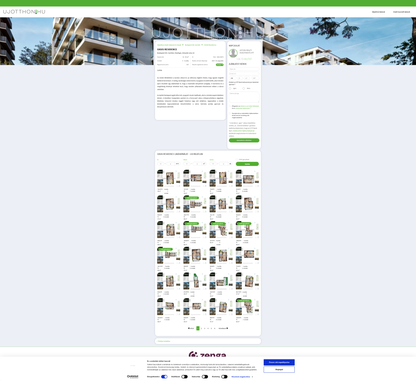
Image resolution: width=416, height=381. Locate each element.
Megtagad (279, 369)
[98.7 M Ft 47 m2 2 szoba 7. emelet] (247, 281)
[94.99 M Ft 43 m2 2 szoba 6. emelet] (247, 178)
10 (205, 38)
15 (214, 38)
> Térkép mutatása (163, 341)
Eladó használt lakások (401, 12)
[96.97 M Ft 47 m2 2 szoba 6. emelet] (221, 307)
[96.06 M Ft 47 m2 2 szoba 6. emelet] (168, 204)
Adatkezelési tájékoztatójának (243, 131)
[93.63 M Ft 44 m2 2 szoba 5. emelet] (247, 204)
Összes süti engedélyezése (279, 362)
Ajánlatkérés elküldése (244, 140)
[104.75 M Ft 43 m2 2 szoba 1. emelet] (221, 281)
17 (218, 38)
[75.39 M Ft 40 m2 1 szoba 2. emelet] (247, 255)
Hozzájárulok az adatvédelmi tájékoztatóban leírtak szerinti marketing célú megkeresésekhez (245, 115)
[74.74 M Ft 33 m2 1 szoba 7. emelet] (194, 178)
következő (222, 328)
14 (212, 38)
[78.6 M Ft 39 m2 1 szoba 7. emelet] (168, 178)
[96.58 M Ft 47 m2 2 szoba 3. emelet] (194, 255)
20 (224, 38)
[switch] (184, 376)
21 (226, 38)
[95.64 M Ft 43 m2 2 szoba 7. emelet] (194, 307)
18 (220, 38)
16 (216, 38)
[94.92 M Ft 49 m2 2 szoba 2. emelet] (168, 281)
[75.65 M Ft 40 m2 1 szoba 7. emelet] (221, 178)
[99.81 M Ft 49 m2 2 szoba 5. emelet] (168, 230)
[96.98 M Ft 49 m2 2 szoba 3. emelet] (221, 255)
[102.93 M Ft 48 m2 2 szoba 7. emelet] (168, 307)
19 (222, 38)
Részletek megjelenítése (241, 377)
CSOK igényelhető (244, 159)
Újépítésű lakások (378, 12)
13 (210, 38)
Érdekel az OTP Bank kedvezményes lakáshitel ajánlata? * (244, 83)
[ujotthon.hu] (24, 12)
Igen (234, 88)
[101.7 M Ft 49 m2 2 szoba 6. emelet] (221, 204)
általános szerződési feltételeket (249, 106)
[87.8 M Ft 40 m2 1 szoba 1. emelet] (194, 281)
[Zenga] (207, 356)
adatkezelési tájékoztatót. (242, 108)
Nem (248, 88)
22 (228, 38)
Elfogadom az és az (245, 107)
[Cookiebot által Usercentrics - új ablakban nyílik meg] (132, 376)
